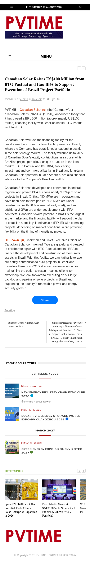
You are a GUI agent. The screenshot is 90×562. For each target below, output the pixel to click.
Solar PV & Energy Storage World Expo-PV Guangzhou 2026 (51, 417)
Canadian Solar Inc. (33, 109)
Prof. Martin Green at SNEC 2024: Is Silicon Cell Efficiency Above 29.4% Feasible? (58, 509)
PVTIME (41, 555)
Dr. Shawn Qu (14, 240)
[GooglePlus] (52, 99)
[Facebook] (43, 99)
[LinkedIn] (62, 99)
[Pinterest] (57, 99)
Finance (37, 99)
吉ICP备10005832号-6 (62, 555)
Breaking (10, 310)
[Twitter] (47, 99)
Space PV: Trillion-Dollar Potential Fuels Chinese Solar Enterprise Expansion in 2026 (21, 509)
